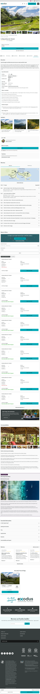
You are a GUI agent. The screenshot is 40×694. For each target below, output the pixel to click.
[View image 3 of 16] (13, 32)
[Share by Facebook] (4, 36)
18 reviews (10, 40)
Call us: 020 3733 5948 (19, 238)
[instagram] (7, 653)
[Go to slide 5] (24, 447)
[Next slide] (38, 436)
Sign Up (27, 623)
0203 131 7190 (26, 3)
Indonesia (6, 35)
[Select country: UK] (31, 1)
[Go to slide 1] (3, 447)
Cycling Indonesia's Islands (6, 157)
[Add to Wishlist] (18, 574)
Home (1, 35)
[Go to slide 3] (13, 447)
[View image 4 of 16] (19, 32)
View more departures (19, 407)
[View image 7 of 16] (35, 32)
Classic (9, 78)
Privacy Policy (21, 626)
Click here (4, 150)
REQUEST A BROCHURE (4, 633)
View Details (5, 417)
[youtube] (12, 653)
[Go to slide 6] (30, 447)
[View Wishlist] (24, 3)
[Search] (22, 3)
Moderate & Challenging (12, 75)
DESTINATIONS (22, 633)
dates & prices (30, 692)
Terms (25, 626)
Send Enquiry (20, 148)
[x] (5, 653)
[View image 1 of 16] (3, 32)
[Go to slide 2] (8, 447)
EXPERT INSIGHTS (23, 631)
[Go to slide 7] (35, 447)
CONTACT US (3, 631)
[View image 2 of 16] (8, 32)
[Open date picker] (38, 246)
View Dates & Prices (20, 48)
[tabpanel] (20, 197)
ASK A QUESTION (32, 3)
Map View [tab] (10, 165)
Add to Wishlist (21, 50)
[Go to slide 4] (19, 447)
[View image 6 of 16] (29, 32)
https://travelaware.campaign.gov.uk (32, 665)
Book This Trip (32, 270)
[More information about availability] (4, 266)
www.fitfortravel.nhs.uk (31, 668)
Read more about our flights (20, 240)
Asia (4, 35)
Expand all (37, 185)
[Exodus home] (4, 4)
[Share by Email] (7, 36)
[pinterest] (10, 653)
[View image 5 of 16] (24, 32)
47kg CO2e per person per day (13, 86)
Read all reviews (20, 563)
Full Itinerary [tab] (30, 165)
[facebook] (2, 653)
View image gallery (35, 29)
